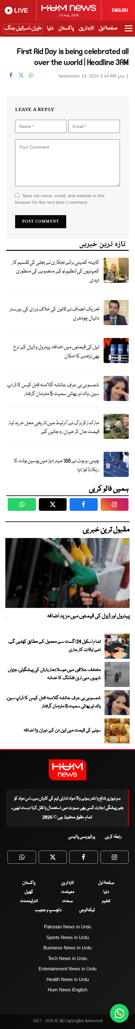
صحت (67, 901)
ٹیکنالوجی (87, 910)
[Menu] (128, 31)
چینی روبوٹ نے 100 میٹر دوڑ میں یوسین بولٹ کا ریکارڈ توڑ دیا (56, 465)
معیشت (67, 892)
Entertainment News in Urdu (67, 968)
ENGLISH (120, 10)
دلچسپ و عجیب (48, 910)
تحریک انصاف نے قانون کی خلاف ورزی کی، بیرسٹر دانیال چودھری (54, 313)
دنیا (50, 28)
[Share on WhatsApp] (31, 75)
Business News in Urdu (67, 947)
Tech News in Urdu (67, 958)
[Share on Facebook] (11, 75)
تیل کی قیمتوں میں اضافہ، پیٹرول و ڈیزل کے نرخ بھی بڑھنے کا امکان (56, 351)
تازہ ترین (86, 28)
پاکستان (66, 28)
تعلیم (106, 901)
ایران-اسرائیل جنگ (22, 28)
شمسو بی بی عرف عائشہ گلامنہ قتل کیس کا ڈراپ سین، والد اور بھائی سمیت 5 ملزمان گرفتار (53, 389)
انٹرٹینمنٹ (29, 901)
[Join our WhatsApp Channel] (119, 1013)
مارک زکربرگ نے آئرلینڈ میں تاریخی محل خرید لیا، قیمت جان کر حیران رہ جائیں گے (53, 427)
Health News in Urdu (67, 979)
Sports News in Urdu (67, 937)
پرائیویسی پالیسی (81, 836)
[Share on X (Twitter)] (21, 75)
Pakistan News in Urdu (67, 926)
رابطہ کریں (113, 836)
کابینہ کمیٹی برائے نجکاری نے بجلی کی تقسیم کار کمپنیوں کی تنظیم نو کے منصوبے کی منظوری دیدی (55, 271)
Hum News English (67, 989)
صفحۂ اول (108, 28)
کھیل (28, 892)
